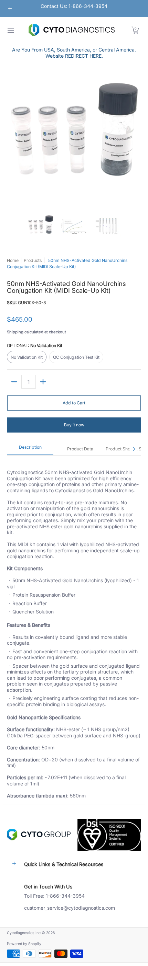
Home (13, 260)
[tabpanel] (74, 630)
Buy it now (74, 424)
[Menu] (10, 30)
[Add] (43, 382)
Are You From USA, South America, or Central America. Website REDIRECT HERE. (74, 53)
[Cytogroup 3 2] (39, 834)
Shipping (15, 332)
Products (33, 260)
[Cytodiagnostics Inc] (72, 30)
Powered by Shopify (24, 944)
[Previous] (11, 139)
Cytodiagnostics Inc (24, 933)
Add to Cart (74, 402)
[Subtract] (14, 382)
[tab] (30, 449)
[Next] (136, 139)
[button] (135, 30)
